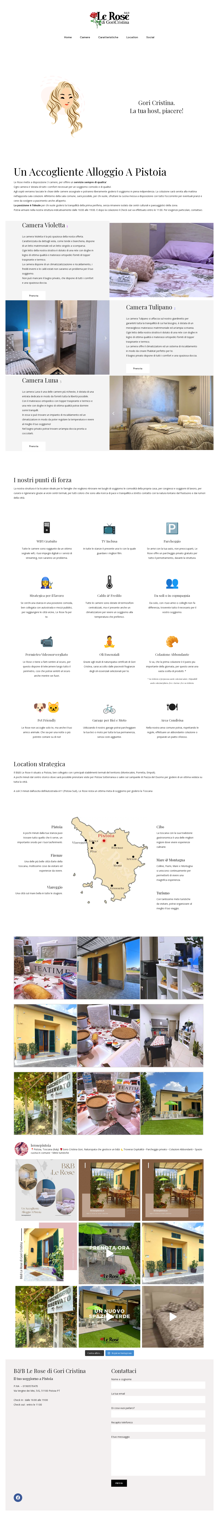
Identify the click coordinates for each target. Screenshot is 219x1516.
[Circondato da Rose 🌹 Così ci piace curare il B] (173, 1253)
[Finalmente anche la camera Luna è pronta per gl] (173, 1317)
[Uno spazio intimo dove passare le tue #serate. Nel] (109, 1190)
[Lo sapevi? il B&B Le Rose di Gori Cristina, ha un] (109, 1317)
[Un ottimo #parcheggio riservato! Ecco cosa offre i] (46, 1317)
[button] (113, 260)
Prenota (33, 295)
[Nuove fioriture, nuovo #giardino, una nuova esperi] (109, 1253)
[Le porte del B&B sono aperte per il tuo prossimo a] (46, 1253)
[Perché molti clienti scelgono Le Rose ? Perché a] (46, 1190)
